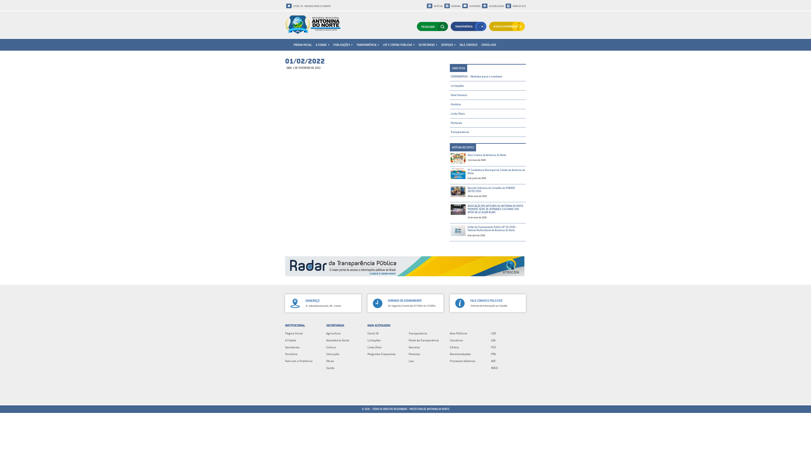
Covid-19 (372, 333)
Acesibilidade (496, 6)
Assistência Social (337, 340)
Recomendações (460, 354)
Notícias (438, 6)
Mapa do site (519, 6)
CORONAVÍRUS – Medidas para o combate (476, 76)
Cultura (331, 347)
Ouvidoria (474, 6)
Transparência (367, 45)
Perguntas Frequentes (381, 354)
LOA (493, 340)
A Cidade (321, 45)
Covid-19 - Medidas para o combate (312, 6)
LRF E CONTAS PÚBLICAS (398, 45)
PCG (493, 347)
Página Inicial (303, 45)
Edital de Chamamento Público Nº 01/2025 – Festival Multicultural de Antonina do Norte (492, 228)
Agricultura (333, 333)
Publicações (342, 45)
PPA (493, 354)
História (456, 104)
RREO (494, 368)
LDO (493, 333)
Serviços (447, 45)
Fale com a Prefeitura (299, 361)
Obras (330, 361)
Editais (454, 347)
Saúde (330, 368)
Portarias (456, 123)
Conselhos (488, 45)
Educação (332, 354)
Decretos (414, 347)
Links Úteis (458, 113)
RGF (493, 361)
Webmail (456, 6)
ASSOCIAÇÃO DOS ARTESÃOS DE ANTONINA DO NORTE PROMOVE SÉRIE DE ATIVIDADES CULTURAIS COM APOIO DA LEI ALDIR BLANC (496, 209)
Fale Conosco (469, 45)
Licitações (457, 86)
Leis (411, 361)
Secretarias (427, 45)
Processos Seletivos (462, 361)
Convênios (456, 340)
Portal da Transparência (424, 340)
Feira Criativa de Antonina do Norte (487, 155)
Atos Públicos (458, 333)
